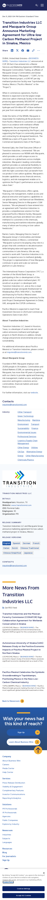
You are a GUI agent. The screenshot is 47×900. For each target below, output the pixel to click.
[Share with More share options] (38, 50)
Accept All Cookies (23, 895)
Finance (34, 428)
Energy (21, 456)
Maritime (36, 420)
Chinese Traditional (30, 548)
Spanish (16, 543)
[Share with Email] (28, 50)
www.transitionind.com (21, 505)
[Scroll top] (38, 750)
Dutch (15, 548)
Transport (35, 424)
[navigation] (42, 5)
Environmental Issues (27, 432)
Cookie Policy (8, 882)
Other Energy (23, 447)
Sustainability (23, 428)
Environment (23, 424)
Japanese (28, 553)
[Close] (44, 873)
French (36, 543)
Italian (6, 548)
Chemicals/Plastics (26, 460)
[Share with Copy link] (33, 50)
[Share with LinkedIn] (12, 50)
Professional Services (27, 436)
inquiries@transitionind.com (19, 352)
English (6, 543)
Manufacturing (24, 420)
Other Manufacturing (35, 456)
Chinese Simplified (12, 553)
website (34, 392)
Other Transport (25, 412)
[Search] (37, 5)
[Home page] (12, 5)
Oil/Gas (21, 451)
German (26, 543)
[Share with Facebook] (23, 50)
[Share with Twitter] (17, 50)
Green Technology (26, 416)
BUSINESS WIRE (27, 628)
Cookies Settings (23, 889)
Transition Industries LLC (20, 61)
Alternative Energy (34, 451)
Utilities (34, 447)
